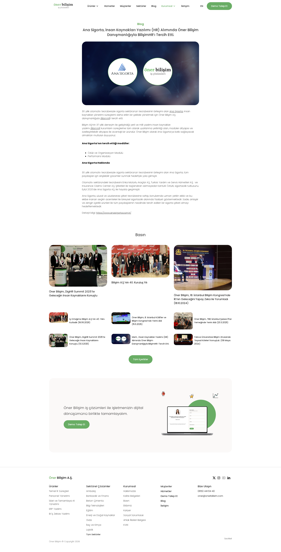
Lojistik (89, 529)
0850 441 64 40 (206, 491)
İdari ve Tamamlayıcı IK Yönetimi (62, 502)
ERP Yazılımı (55, 509)
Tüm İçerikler (140, 359)
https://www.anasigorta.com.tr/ (113, 213)
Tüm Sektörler (93, 534)
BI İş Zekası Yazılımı (59, 513)
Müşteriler (125, 6)
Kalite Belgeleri (131, 496)
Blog (153, 6)
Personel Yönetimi (59, 496)
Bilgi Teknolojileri (95, 505)
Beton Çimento (95, 500)
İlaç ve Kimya (93, 525)
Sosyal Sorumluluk (133, 515)
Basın (126, 500)
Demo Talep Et (219, 6)
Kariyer (127, 510)
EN (201, 6)
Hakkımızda (129, 491)
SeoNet (228, 538)
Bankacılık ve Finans (97, 496)
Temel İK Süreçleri (59, 491)
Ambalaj (91, 491)
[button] (93, 6)
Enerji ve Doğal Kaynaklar (100, 515)
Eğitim (89, 510)
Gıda (89, 520)
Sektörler (141, 6)
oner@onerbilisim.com (210, 496)
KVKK (125, 525)
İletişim (185, 6)
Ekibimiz (127, 505)
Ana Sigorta (176, 111)
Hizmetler (109, 6)
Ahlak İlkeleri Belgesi (134, 520)
